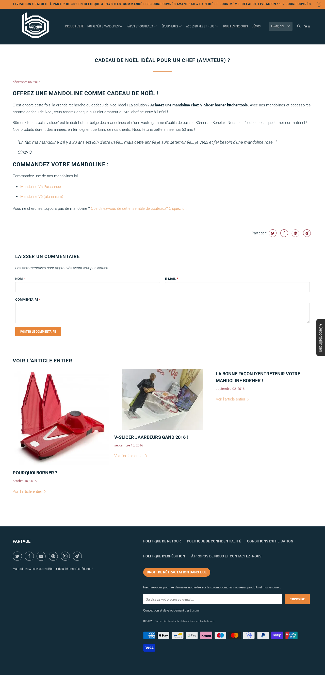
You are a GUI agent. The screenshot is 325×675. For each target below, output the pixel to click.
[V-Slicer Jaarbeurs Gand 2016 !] (162, 399)
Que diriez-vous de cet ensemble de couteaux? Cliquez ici (138, 208)
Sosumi (194, 610)
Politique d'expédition (164, 556)
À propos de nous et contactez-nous (226, 556)
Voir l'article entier (28, 491)
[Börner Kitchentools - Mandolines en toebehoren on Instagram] (66, 556)
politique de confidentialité (214, 541)
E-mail (171, 279)
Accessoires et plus (200, 26)
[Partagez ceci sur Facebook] (283, 233)
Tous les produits (235, 26)
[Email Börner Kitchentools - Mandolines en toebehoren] (78, 556)
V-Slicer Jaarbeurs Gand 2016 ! (151, 437)
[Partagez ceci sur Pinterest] (294, 233)
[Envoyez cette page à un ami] (306, 233)
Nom (20, 279)
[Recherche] (299, 26)
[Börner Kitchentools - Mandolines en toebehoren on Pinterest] (54, 556)
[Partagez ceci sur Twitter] (272, 233)
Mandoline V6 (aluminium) (41, 196)
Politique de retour (162, 541)
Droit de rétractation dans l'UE (177, 572)
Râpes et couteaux (140, 26)
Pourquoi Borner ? (35, 472)
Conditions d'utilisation (270, 541)
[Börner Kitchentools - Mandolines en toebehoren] (35, 27)
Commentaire (28, 299)
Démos (256, 26)
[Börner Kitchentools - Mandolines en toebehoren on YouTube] (42, 556)
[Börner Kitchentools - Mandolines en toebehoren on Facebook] (30, 556)
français (277, 26)
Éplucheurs (170, 26)
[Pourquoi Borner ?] (61, 417)
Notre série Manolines (103, 26)
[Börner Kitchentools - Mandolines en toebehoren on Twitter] (18, 556)
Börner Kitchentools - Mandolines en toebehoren (184, 621)
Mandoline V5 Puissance (40, 186)
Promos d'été (74, 26)
